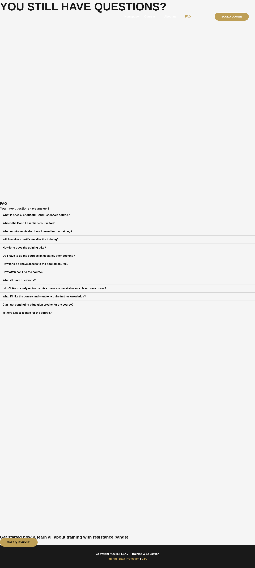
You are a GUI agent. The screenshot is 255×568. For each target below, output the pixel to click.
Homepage (131, 16)
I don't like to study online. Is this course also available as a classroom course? (54, 288)
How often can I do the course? (23, 272)
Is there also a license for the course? (27, 312)
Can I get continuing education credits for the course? (38, 304)
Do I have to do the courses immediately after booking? (39, 255)
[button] (19, 542)
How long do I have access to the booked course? (35, 263)
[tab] (127, 215)
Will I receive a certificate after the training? (31, 239)
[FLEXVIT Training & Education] (23, 16)
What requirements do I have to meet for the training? (37, 231)
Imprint (112, 558)
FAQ (188, 16)
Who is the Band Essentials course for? (29, 223)
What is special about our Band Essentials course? (36, 215)
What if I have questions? (19, 280)
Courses (150, 16)
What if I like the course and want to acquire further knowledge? (44, 296)
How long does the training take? (24, 247)
